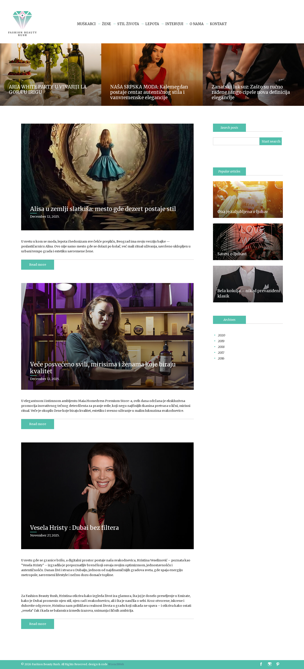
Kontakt (218, 24)
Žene (106, 24)
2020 (221, 335)
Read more (37, 265)
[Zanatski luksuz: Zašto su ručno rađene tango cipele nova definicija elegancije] (253, 45)
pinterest (278, 664)
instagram (270, 664)
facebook (261, 664)
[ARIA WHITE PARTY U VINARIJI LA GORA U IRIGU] (50, 45)
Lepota (152, 24)
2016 (221, 358)
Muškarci (86, 24)
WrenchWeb (116, 664)
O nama (197, 24)
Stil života (128, 24)
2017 (221, 353)
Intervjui (174, 24)
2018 (221, 347)
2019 (221, 341)
